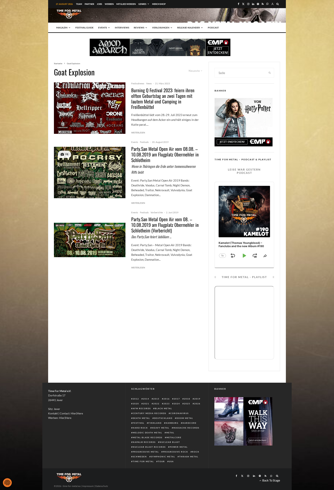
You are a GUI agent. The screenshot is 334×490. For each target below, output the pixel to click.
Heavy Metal (160, 428)
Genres (142, 4)
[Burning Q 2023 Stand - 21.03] (89, 108)
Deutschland (163, 418)
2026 (197, 403)
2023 (167, 403)
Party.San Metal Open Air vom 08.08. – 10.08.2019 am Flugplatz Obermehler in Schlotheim (165, 154)
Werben (109, 4)
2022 (156, 403)
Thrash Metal (188, 456)
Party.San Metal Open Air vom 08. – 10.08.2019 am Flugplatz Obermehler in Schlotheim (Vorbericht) (165, 224)
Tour (161, 461)
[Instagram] (248, 4)
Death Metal (141, 418)
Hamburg (172, 423)
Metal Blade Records (147, 437)
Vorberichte (157, 212)
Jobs (99, 4)
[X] (243, 4)
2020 (136, 403)
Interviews (122, 27)
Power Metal (179, 447)
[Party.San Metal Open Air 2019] (89, 240)
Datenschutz (101, 486)
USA (171, 461)
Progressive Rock (175, 452)
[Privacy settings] (7, 482)
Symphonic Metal (163, 456)
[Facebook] (238, 4)
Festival (138, 423)
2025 (187, 403)
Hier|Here (77, 413)
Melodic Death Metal (147, 432)
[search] (270, 72)
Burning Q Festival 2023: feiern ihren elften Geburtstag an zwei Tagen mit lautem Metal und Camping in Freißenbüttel (162, 98)
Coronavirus (179, 413)
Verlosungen (160, 27)
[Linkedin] (253, 4)
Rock (195, 452)
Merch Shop (159, 4)
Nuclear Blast (170, 442)
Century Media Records (149, 413)
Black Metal (163, 408)
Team (79, 4)
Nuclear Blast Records (149, 447)
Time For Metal (143, 461)
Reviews (139, 27)
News (149, 83)
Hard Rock (140, 428)
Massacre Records (186, 428)
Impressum (88, 486)
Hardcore (189, 423)
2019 (197, 399)
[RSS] (262, 4)
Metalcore (173, 437)
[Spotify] (258, 4)
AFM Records (142, 408)
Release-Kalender (188, 27)
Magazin (61, 27)
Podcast (213, 27)
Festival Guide (84, 27)
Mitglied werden (126, 4)
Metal (170, 432)
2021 (146, 403)
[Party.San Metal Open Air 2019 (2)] (89, 172)
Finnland (155, 423)
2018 (187, 399)
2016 (167, 399)
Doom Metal (184, 418)
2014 (146, 399)
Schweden (140, 456)
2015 (156, 399)
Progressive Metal (146, 452)
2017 (177, 399)
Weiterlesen (138, 132)
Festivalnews (137, 83)
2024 (177, 403)
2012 (136, 399)
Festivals (144, 142)
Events (102, 27)
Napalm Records (144, 442)
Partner (89, 4)
